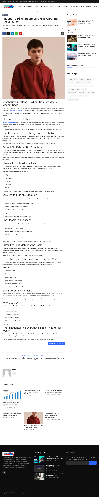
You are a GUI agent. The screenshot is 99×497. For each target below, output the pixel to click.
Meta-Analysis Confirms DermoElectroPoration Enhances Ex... (55, 467)
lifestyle (81, 79)
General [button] (65, 6)
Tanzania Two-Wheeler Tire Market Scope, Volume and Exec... (10, 404)
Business (9, 12)
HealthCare (91, 92)
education (84, 89)
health (75, 79)
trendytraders (81, 23)
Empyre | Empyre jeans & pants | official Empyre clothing (19, 359)
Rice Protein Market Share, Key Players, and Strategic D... (11, 414)
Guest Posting (43, 1)
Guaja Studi (48, 477)
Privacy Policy (11, 1)
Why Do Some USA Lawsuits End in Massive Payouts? (55, 474)
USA (91, 86)
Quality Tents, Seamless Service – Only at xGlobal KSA (81, 29)
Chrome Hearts (82, 92)
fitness (75, 86)
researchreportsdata (49, 394)
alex (79, 39)
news (84, 82)
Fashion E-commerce (73, 99)
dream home (71, 82)
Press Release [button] (27, 6)
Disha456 (26, 396)
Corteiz (69, 86)
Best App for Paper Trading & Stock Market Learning (86, 20)
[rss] (4, 472)
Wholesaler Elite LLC (82, 57)
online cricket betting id (73, 89)
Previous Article (28, 355)
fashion (70, 79)
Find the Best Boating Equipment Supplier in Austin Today (87, 54)
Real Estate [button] (74, 6)
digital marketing (72, 92)
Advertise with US (51, 1)
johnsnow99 (71, 32)
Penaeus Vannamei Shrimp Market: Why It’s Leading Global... (32, 392)
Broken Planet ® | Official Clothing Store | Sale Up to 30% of (49, 359)
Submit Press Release (33, 1)
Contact (4, 1)
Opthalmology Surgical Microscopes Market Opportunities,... (52, 415)
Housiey (79, 82)
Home (19, 6)
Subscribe (93, 463)
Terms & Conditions (90, 493)
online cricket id (83, 86)
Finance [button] (52, 6)
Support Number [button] (86, 6)
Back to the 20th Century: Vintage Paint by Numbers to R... (87, 36)
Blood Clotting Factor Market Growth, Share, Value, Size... (53, 391)
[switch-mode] (95, 1)
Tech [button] (58, 6)
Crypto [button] (36, 6)
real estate (88, 79)
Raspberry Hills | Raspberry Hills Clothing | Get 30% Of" (33, 426)
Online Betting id (83, 96)
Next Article (37, 355)
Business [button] (44, 6)
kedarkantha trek (72, 96)
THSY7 (14, 369)
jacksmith (4, 407)
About (16, 1)
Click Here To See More (55, 343)
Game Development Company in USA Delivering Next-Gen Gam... (86, 45)
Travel (89, 82)
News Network (23, 1)
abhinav (80, 48)
